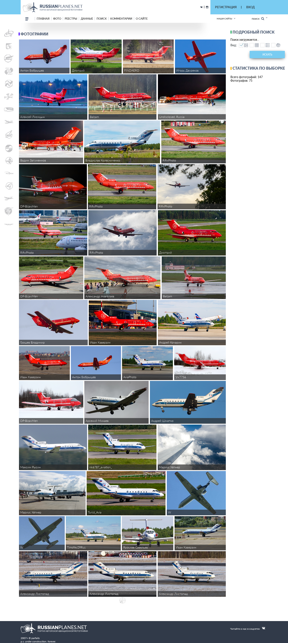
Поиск (256, 19)
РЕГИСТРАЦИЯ (226, 7)
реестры (71, 18)
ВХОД (250, 7)
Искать (267, 54)
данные (87, 18)
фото (57, 18)
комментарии (121, 18)
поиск (102, 18)
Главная (43, 18)
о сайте (142, 18)
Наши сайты (224, 18)
